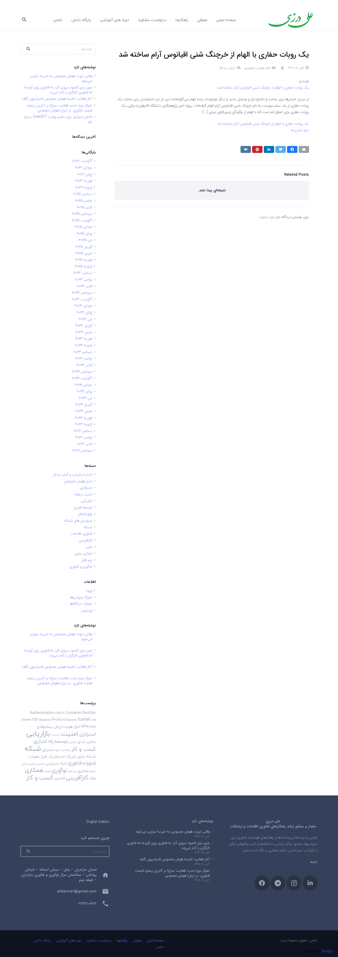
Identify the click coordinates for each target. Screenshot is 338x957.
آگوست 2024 (82, 299)
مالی (89, 547)
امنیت (69, 733)
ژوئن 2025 (84, 233)
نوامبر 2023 (83, 358)
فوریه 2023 (83, 418)
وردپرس (86, 610)
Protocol (59, 719)
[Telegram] (277, 883)
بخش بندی (86, 741)
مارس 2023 (83, 411)
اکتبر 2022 (84, 444)
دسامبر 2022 (82, 431)
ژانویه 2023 (83, 424)
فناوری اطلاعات (81, 533)
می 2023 (85, 398)
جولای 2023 (83, 385)
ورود (89, 590)
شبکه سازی (86, 756)
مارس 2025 (83, 253)
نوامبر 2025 (83, 200)
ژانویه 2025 (83, 266)
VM (94, 720)
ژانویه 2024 (83, 345)
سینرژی (48, 749)
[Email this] (304, 149)
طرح (44, 756)
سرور (57, 749)
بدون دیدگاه (227, 68)
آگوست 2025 (82, 220)
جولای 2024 (83, 306)
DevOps (89, 712)
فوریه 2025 (83, 260)
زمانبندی (66, 749)
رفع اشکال (85, 514)
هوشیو (304, 81)
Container (73, 712)
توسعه (61, 741)
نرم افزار (86, 560)
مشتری (83, 770)
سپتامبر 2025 (82, 214)
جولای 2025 (83, 227)
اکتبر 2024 (84, 286)
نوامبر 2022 (83, 437)
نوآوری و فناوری (80, 566)
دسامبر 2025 (82, 194)
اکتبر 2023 (84, 365)
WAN (93, 726)
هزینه (47, 771)
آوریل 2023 (83, 404)
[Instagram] (294, 883)
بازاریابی (86, 501)
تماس (160, 947)
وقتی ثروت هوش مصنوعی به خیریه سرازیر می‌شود (61, 78)
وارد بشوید (266, 217)
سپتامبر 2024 (82, 292)
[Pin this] (257, 149)
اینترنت (55, 734)
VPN (85, 726)
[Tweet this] (280, 149)
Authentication (42, 712)
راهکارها (122, 940)
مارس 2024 (83, 332)
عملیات (34, 756)
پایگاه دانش (42, 940)
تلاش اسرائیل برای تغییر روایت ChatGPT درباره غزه (58, 119)
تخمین (72, 742)
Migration (45, 720)
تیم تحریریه (300, 130)
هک (92, 778)
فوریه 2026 (83, 181)
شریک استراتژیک (62, 756)
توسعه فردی (83, 507)
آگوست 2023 (82, 378)
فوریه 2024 (83, 338)
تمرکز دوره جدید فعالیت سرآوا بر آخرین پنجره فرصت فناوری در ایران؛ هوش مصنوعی (59, 107)
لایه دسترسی (56, 763)
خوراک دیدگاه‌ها (81, 603)
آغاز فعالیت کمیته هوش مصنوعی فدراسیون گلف (57, 99)
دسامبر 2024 (82, 273)
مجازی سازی (83, 553)
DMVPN (26, 720)
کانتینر (59, 778)
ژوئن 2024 (84, 312)
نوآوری (59, 770)
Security (72, 720)
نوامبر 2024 (83, 279)
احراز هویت (71, 726)
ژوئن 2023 (84, 391)
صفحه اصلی (155, 940)
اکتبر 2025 (84, 207)
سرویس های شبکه (78, 520)
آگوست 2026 (82, 161)
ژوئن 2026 (84, 174)
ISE (35, 719)
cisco (59, 712)
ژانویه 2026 (83, 187)
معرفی (137, 940)
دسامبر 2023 (82, 352)
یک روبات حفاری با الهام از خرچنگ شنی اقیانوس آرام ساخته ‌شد (263, 87)
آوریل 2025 (83, 246)
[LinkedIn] (310, 883)
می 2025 (85, 240)
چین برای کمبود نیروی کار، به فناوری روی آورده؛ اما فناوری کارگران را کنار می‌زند (58, 89)
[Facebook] (262, 883)
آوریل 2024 (83, 325)
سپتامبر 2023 (82, 371)
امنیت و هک (83, 494)
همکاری (34, 770)
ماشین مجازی (36, 763)
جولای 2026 (83, 168)
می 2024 (85, 319)
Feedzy (327, 951)
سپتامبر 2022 (82, 450)
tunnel (84, 719)
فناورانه (89, 763)
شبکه (88, 527)
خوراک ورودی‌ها (81, 597)
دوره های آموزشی (69, 940)
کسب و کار (39, 777)
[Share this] (292, 149)
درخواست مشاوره (99, 940)
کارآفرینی (85, 540)
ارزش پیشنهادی (49, 726)
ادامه (313, 862)
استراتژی (86, 487)
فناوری (74, 762)
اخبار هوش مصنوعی (257, 68)
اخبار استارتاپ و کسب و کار (72, 474)
